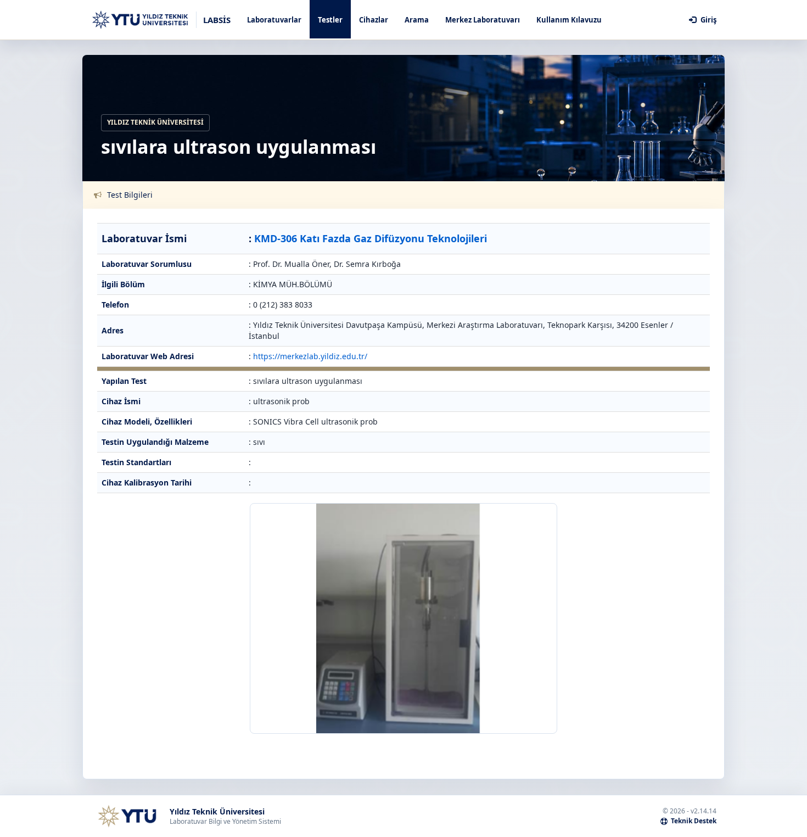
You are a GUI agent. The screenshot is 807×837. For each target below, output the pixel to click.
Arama (417, 20)
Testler (330, 20)
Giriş (707, 20)
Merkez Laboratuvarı (482, 20)
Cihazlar (373, 20)
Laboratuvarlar (274, 20)
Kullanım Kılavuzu (569, 20)
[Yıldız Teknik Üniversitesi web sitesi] (127, 816)
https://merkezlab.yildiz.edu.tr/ (310, 356)
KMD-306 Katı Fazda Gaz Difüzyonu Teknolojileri (370, 238)
